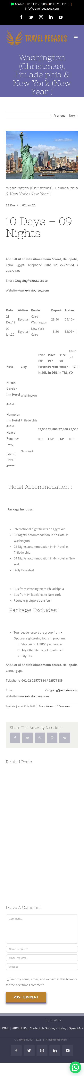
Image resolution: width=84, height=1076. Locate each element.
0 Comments (64, 706)
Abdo (12, 706)
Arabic (19, 4)
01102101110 (59, 4)
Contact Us (37, 1028)
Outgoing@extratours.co (31, 280)
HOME (5, 1028)
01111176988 (37, 4)
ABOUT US (19, 1028)
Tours (42, 706)
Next (72, 115)
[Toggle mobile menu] (76, 36)
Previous (59, 115)
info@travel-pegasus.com (42, 8)
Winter (49, 706)
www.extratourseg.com (33, 290)
